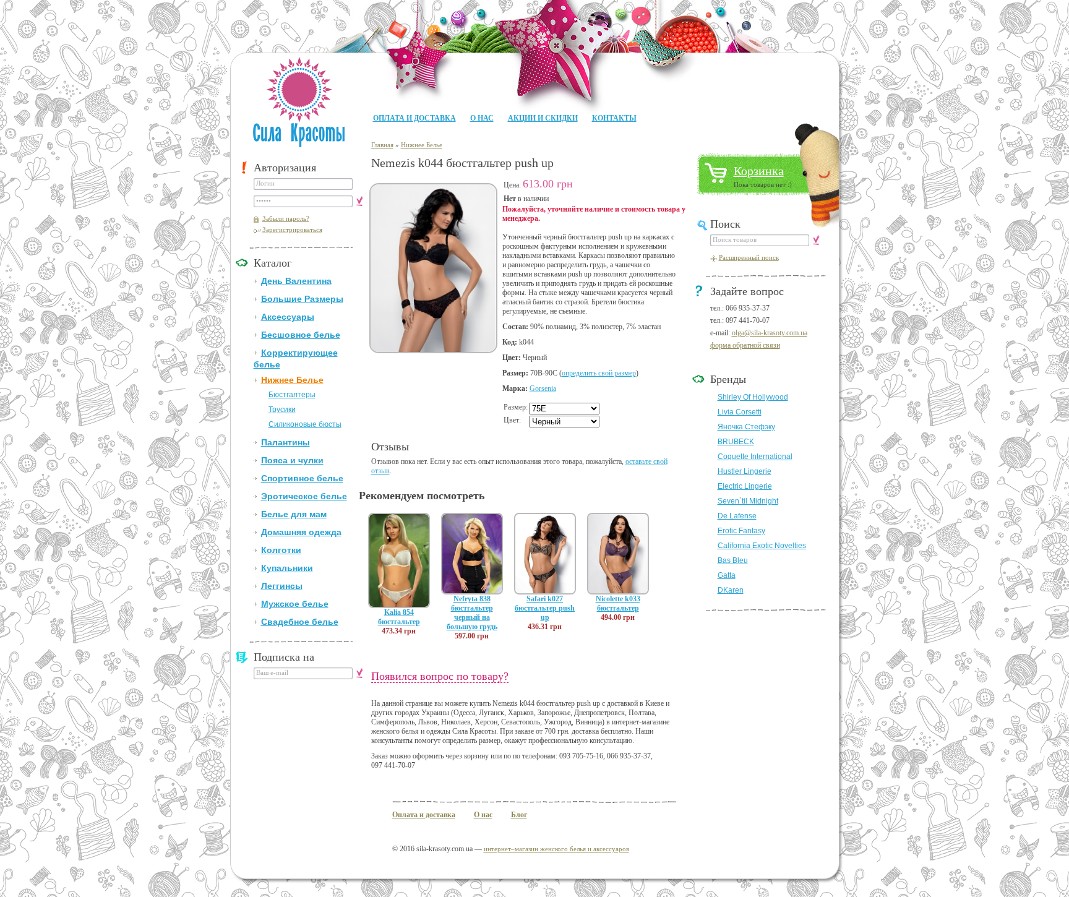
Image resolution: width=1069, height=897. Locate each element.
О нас (482, 118)
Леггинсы (282, 586)
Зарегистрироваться (292, 229)
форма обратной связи (745, 345)
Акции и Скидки (543, 118)
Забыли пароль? (285, 218)
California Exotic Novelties (762, 545)
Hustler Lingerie (744, 471)
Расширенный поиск (749, 257)
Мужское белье (294, 604)
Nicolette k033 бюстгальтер (618, 603)
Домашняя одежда (301, 532)
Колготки (281, 550)
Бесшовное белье (300, 335)
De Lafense (737, 516)
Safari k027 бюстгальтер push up (545, 608)
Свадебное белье (299, 622)
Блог (519, 814)
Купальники (287, 568)
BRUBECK (736, 441)
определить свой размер (599, 373)
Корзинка (759, 171)
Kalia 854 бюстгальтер (399, 617)
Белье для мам (294, 514)
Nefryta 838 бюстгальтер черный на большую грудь (472, 612)
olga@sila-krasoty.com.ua (769, 332)
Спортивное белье (302, 478)
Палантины (285, 442)
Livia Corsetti (740, 412)
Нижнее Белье (292, 380)
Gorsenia (543, 388)
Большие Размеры (302, 299)
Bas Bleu (733, 560)
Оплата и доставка (414, 118)
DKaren (731, 590)
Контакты (614, 118)
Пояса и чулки (292, 460)
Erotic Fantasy (741, 530)
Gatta (727, 575)
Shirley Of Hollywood (753, 397)
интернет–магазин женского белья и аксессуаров (556, 848)
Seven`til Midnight (748, 501)
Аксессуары (287, 317)
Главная (382, 144)
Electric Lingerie (745, 486)
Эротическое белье (304, 496)
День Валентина (296, 281)
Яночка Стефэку (746, 427)
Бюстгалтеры (292, 394)
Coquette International (755, 456)
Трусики (282, 409)
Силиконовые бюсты (304, 424)
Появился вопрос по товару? (440, 676)
